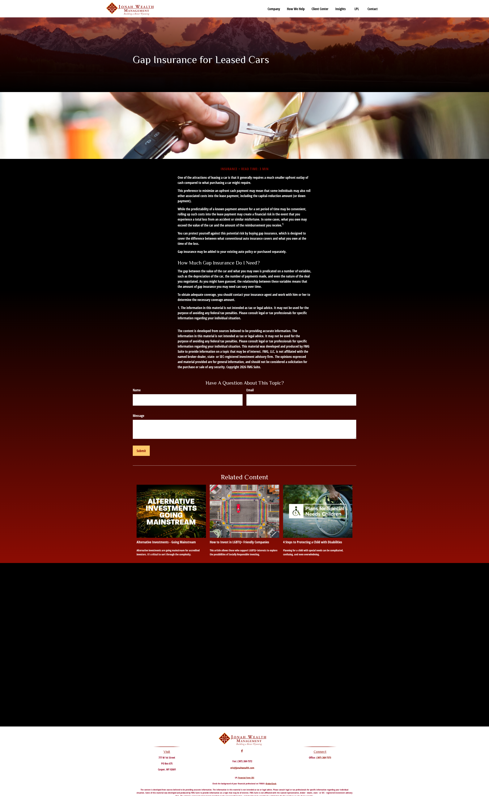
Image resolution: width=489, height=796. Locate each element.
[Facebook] (241, 751)
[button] (274, 9)
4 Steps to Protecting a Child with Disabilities (312, 542)
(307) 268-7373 (323, 757)
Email (250, 390)
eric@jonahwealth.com (242, 768)
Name (137, 390)
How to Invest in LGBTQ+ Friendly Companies (239, 542)
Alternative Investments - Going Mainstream (166, 542)
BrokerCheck (271, 783)
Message (138, 415)
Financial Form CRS (246, 777)
